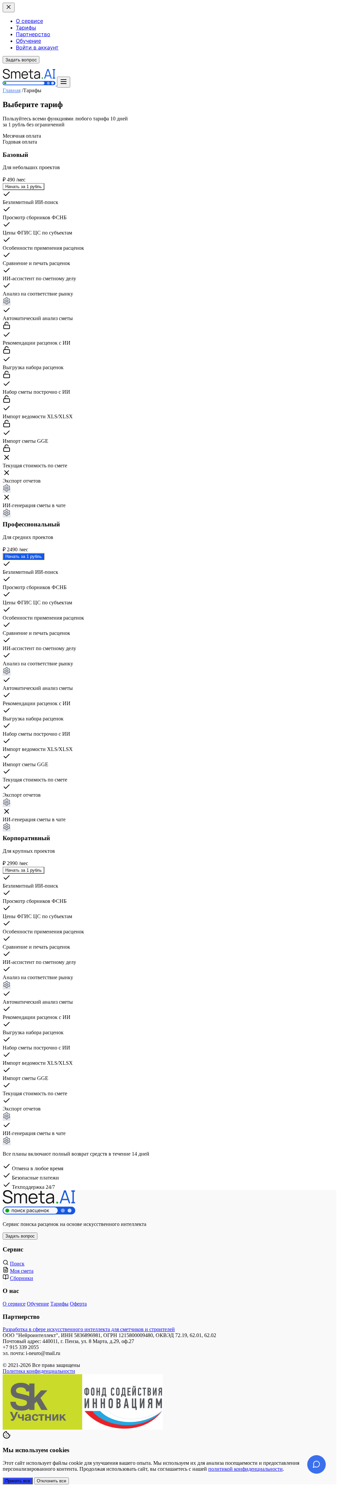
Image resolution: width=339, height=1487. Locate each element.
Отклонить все (51, 1480)
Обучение (28, 40)
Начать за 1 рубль (23, 186)
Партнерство (33, 34)
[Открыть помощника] (316, 1464)
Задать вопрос (21, 59)
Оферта (78, 1304)
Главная (12, 90)
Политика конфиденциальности (39, 1371)
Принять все (17, 1480)
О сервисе (29, 21)
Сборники (21, 1278)
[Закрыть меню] (9, 7)
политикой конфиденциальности (245, 1469)
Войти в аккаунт (37, 47)
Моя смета (21, 1271)
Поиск (17, 1263)
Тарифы (26, 27)
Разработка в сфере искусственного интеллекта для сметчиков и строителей (89, 1329)
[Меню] (63, 82)
